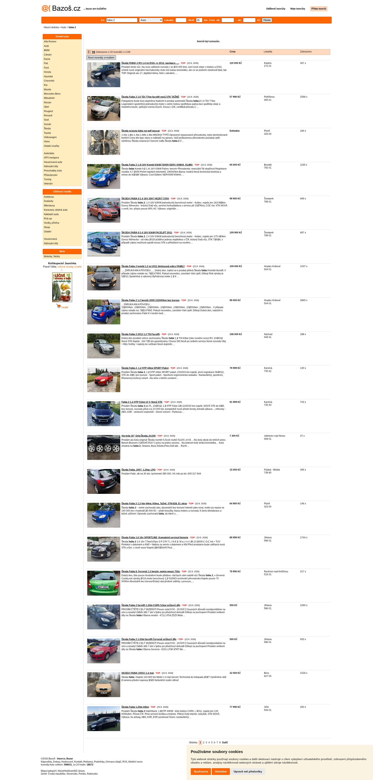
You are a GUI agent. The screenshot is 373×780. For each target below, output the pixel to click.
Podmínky (99, 761)
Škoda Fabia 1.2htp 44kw (135, 707)
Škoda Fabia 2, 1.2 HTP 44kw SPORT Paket (145, 368)
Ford (46, 67)
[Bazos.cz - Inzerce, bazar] (61, 11)
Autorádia (49, 153)
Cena (232, 51)
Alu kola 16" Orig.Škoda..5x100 (138, 435)
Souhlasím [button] (201, 771)
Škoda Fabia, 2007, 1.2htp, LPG (138, 469)
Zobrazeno (306, 51)
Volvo (47, 141)
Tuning (47, 179)
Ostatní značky (51, 146)
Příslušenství (50, 175)
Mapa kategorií (49, 771)
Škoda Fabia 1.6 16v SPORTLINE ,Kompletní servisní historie (154, 537)
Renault (48, 115)
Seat (46, 119)
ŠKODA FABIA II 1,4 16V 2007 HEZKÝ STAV (145, 198)
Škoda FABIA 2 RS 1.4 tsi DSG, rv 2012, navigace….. (150, 63)
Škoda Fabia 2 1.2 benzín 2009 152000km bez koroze (150, 300)
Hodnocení (67, 761)
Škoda (47, 128)
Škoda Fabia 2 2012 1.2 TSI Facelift (140, 334)
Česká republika (56, 773)
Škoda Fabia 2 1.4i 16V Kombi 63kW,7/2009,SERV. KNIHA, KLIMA (157, 164)
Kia (45, 85)
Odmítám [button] (221, 771)
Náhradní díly (51, 166)
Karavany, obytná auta (55, 209)
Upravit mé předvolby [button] (248, 771)
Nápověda (46, 761)
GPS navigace (51, 157)
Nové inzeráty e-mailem (101, 57)
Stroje (47, 227)
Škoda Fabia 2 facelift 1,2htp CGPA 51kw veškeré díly (150, 605)
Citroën (48, 54)
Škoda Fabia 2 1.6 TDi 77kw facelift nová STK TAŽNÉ (150, 97)
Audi (46, 46)
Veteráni (48, 183)
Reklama (88, 761)
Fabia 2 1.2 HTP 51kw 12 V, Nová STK (141, 402)
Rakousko (92, 773)
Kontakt (78, 761)
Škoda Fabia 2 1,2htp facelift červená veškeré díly (148, 639)
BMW (47, 50)
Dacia (47, 59)
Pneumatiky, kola (53, 170)
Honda (47, 72)
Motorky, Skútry (52, 256)
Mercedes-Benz (52, 93)
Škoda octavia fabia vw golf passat (140, 130)
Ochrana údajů (113, 761)
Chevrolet (49, 80)
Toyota (47, 133)
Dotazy (56, 761)
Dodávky (48, 201)
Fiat (46, 63)
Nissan (47, 102)
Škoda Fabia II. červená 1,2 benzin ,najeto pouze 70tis (150, 571)
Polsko (82, 773)
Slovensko (72, 773)
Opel (46, 106)
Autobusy (49, 196)
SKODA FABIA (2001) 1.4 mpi (137, 673)
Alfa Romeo (50, 41)
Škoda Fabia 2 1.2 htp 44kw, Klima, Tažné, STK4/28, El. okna (154, 503)
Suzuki (47, 124)
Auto (63, 27)
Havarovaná (50, 239)
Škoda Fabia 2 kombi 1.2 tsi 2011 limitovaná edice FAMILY (153, 266)
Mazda (47, 89)
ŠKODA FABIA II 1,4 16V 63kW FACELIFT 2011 (146, 232)
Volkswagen (50, 137)
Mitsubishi (49, 98)
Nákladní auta (51, 214)
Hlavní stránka (51, 27)
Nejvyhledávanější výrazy (71, 771)
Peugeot (48, 111)
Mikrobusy (49, 205)
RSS (124, 761)
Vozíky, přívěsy (51, 222)
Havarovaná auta (53, 162)
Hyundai (48, 76)
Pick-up (48, 218)
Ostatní (47, 231)
